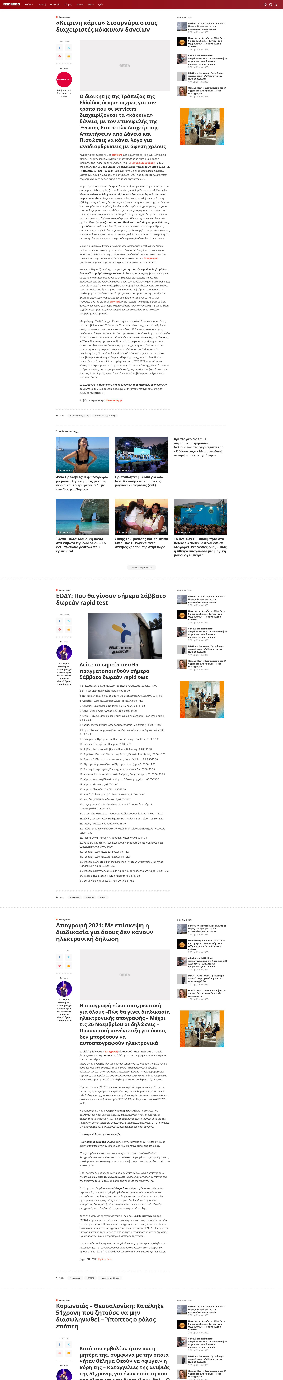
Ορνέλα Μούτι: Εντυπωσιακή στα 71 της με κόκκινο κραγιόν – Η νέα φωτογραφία (207, 90)
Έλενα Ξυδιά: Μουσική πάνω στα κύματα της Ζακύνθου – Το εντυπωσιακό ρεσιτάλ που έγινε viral (81, 545)
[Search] (275, 4)
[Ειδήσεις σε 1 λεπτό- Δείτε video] (64, 79)
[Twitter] (68, 48)
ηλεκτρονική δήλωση (110, 1278)
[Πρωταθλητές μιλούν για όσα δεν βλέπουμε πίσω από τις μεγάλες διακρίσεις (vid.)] (141, 455)
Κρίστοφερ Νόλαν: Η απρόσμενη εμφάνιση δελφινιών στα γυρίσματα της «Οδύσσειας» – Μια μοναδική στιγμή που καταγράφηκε (198, 447)
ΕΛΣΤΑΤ (91, 1278)
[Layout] (11, 4)
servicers (117, 154)
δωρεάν (90, 897)
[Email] (68, 56)
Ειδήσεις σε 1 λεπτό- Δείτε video (64, 93)
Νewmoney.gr (114, 400)
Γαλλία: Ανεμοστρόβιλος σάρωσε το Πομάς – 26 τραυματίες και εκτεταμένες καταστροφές (207, 26)
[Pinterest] (59, 56)
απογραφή (75, 1278)
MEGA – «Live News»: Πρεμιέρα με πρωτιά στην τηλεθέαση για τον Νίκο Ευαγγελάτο (206, 76)
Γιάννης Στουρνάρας (142, 163)
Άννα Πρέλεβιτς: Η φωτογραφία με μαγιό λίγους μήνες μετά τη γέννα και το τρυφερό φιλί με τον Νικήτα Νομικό (82, 483)
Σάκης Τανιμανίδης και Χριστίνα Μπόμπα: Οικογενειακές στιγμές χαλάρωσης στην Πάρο (141, 543)
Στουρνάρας (151, 258)
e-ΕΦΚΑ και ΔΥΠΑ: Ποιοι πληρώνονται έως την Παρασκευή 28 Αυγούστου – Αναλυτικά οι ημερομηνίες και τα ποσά (207, 59)
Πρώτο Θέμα (105, 1259)
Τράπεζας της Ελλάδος (105, 416)
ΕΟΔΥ (103, 897)
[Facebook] (59, 48)
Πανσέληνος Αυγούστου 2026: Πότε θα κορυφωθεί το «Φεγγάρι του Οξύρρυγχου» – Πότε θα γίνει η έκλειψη (206, 42)
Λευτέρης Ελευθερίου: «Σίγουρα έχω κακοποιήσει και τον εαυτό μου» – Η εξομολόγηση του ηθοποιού (64, 674)
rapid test (75, 897)
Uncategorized (64, 17)
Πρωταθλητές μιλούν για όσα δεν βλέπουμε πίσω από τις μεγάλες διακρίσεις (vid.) (139, 481)
